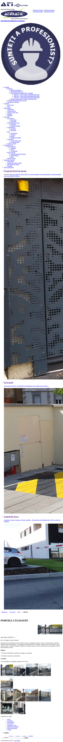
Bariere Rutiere (14, 155)
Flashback (9, 88)
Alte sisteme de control (13, 164)
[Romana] (49, 11)
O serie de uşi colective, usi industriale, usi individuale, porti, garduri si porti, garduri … (26, 386)
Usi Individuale (11, 127)
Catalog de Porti (11, 111)
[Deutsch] (49, 10)
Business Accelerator (15, 90)
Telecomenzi (10, 161)
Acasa (8, 719)
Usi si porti (7, 117)
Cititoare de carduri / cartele (14, 163)
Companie (6, 87)
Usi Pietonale (13, 151)
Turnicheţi (13, 148)
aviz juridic (17, 740)
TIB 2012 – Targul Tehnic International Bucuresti (26, 96)
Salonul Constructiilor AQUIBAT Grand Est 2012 (23, 99)
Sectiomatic (13, 121)
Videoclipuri (10, 109)
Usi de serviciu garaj (15, 140)
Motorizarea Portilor (15, 137)
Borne (12, 157)
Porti (8, 106)
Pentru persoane (11, 146)
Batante (12, 136)
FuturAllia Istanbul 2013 (16, 91)
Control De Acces (8, 145)
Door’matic (13, 120)
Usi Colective (10, 118)
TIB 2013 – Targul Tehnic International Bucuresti (26, 97)
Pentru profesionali (9, 167)
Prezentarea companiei (13, 102)
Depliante (9, 114)
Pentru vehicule (11, 152)
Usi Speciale (10, 139)
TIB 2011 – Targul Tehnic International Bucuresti (26, 94)
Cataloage (6, 103)
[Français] (38, 10)
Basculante (13, 130)
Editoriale (9, 115)
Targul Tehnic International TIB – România (21, 93)
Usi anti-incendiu (14, 142)
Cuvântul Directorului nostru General (16, 100)
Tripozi (12, 149)
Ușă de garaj (10, 105)
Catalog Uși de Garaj (12, 112)
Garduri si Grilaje (11, 143)
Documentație (7, 108)
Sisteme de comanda (9, 160)
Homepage (4, 612)
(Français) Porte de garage (15, 171)
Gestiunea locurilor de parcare (18, 154)
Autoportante (13, 133)
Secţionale (13, 124)
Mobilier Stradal (11, 158)
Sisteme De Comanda (12, 726)
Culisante (12, 134)
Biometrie (9, 166)
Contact (9, 729)
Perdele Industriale (15, 126)
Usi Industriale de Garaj (13, 123)
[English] (38, 11)
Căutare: (6, 737)
